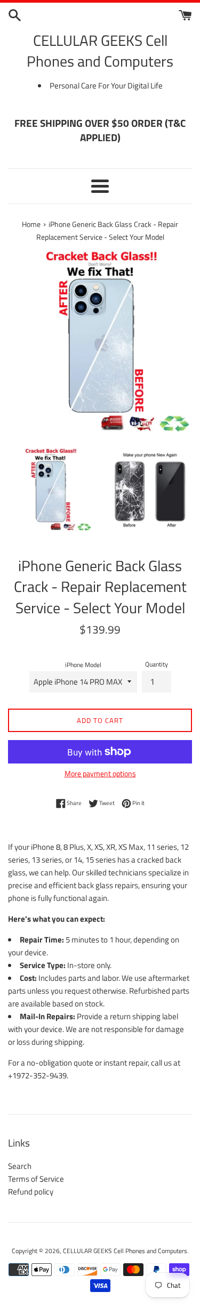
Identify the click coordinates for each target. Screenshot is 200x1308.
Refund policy (30, 1191)
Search (19, 1166)
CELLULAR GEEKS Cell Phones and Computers (100, 50)
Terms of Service (36, 1179)
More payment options (100, 773)
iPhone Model (83, 665)
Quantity (156, 664)
